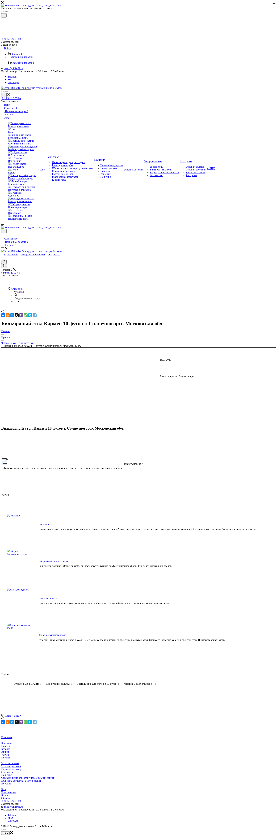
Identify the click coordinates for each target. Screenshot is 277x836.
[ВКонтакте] (3, 722)
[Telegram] (35, 722)
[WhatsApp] (26, 722)
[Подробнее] (274, 3)
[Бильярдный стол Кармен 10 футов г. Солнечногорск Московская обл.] (138, 418)
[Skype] (30, 722)
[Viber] (21, 722)
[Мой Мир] (12, 722)
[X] (17, 722)
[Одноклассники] (8, 722)
